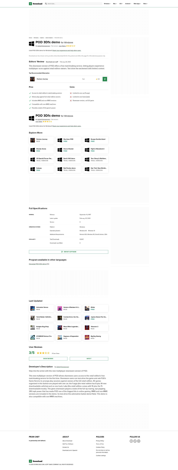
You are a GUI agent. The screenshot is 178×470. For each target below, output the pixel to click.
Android (127, 3)
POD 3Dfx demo (54, 42)
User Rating (62, 46)
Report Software (70, 252)
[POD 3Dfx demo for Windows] (31, 43)
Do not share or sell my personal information (103, 451)
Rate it (89, 358)
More (144, 3)
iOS (120, 3)
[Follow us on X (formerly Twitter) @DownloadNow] (135, 441)
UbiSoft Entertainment (62, 367)
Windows (106, 3)
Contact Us (66, 447)
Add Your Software (68, 444)
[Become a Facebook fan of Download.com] (131, 441)
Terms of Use (100, 444)
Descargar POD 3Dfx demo (37, 264)
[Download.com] (35, 3)
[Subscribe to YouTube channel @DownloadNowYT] (138, 441)
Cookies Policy (100, 447)
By (43, 46)
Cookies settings (101, 455)
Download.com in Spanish (70, 450)
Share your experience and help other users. (66, 50)
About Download (67, 441)
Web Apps (137, 3)
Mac (114, 3)
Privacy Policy (100, 441)
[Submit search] (45, 3)
